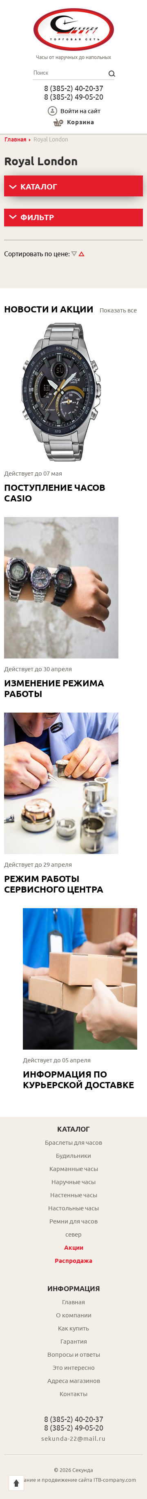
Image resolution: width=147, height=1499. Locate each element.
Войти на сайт (80, 110)
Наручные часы (73, 1181)
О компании (73, 1315)
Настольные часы (73, 1208)
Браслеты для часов (73, 1142)
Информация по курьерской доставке (78, 1079)
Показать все (118, 310)
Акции (73, 1247)
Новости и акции (49, 309)
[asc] (81, 253)
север (73, 1234)
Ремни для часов (73, 1221)
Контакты (73, 1393)
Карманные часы (73, 1168)
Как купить (73, 1328)
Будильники (73, 1155)
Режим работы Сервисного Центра (53, 883)
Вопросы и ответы (73, 1354)
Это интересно (74, 1367)
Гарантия (73, 1341)
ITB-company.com (115, 1480)
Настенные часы (73, 1194)
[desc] (74, 253)
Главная (15, 139)
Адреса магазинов (73, 1380)
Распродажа (73, 1260)
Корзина (80, 121)
